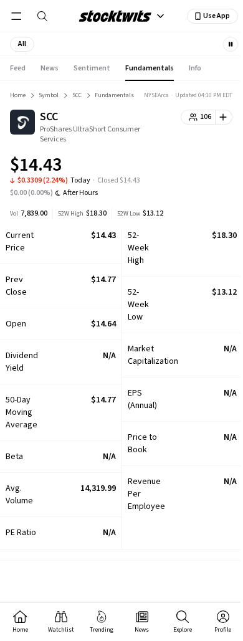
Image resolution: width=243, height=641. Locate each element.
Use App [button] (216, 16)
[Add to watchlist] (224, 117)
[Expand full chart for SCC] (198, 166)
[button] (22, 44)
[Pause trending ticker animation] (230, 44)
